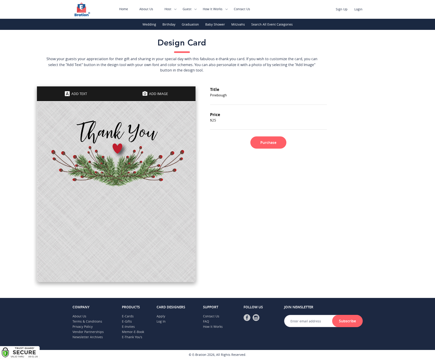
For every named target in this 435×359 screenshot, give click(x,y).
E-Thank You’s (132, 337)
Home (123, 9)
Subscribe (347, 321)
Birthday (168, 24)
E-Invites (128, 326)
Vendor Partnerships (88, 332)
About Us (146, 9)
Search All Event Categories (272, 24)
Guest (187, 9)
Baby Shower (215, 24)
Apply (161, 316)
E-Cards (128, 316)
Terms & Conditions (87, 321)
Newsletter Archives (87, 337)
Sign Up (342, 9)
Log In (161, 321)
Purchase (268, 142)
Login (358, 9)
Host (167, 9)
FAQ (206, 321)
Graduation (190, 24)
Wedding (149, 24)
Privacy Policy (82, 326)
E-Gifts (127, 321)
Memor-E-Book (133, 332)
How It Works (212, 9)
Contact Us (242, 9)
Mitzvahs (238, 24)
